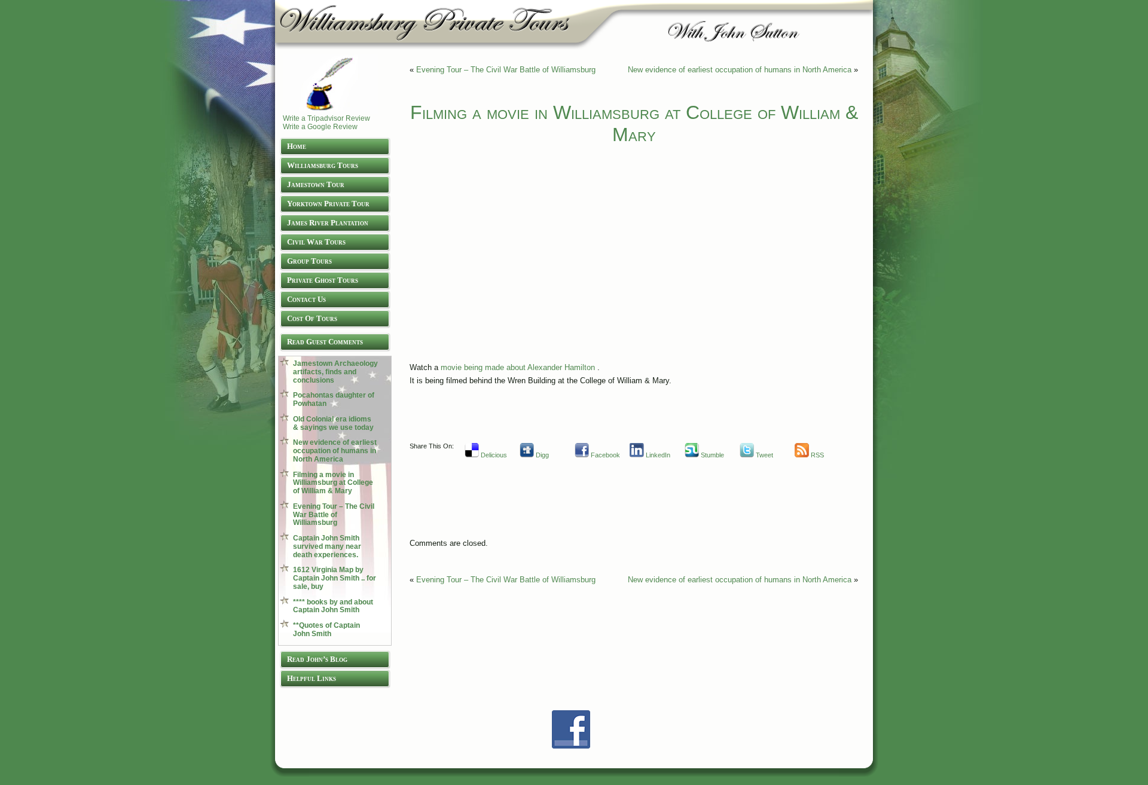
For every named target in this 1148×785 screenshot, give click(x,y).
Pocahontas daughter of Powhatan (333, 399)
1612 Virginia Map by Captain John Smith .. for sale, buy (334, 578)
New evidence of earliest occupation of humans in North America (335, 450)
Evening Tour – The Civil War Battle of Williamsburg (333, 514)
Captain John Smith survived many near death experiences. (327, 546)
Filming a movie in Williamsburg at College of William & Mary (333, 483)
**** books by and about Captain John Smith (333, 606)
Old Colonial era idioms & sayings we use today (333, 423)
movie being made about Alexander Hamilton (518, 367)
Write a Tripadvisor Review (326, 118)
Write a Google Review (320, 127)
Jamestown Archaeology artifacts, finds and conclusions (335, 371)
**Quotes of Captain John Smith (326, 629)
